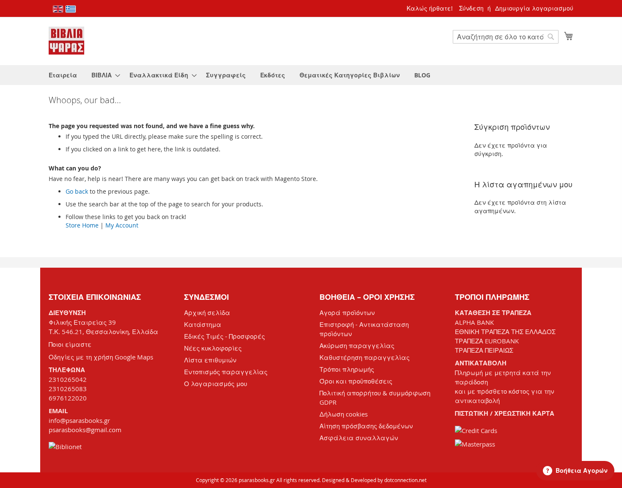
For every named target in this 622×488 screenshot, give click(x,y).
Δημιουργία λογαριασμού (534, 8)
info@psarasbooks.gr (79, 420)
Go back (77, 191)
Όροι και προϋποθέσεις (355, 381)
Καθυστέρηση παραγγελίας (364, 357)
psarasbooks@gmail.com (85, 429)
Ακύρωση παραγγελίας (356, 345)
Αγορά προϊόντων (347, 312)
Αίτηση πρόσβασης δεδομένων (366, 426)
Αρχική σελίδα (207, 312)
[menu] (311, 75)
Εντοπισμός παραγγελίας (225, 371)
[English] (58, 9)
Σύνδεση (471, 8)
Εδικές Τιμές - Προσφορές (224, 336)
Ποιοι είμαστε (70, 344)
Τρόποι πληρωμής (346, 369)
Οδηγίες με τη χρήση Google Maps (101, 357)
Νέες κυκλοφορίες (213, 348)
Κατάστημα (202, 324)
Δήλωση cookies (343, 414)
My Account (121, 225)
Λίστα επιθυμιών (210, 360)
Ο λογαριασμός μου (215, 383)
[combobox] (506, 37)
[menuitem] (63, 75)
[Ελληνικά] (71, 9)
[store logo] (66, 41)
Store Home (82, 225)
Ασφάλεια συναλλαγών (358, 437)
